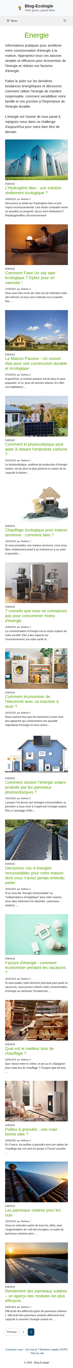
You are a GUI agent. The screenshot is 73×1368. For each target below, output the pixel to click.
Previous (12, 1331)
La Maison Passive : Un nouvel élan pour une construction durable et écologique (36, 363)
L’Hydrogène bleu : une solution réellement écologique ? (33, 190)
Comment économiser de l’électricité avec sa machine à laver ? (32, 701)
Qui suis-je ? (32, 1349)
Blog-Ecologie (39, 6)
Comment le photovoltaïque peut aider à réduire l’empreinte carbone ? (36, 449)
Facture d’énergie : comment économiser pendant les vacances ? (35, 967)
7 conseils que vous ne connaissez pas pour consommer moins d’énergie (36, 616)
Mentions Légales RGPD (54, 1349)
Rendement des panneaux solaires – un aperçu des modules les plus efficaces (36, 1296)
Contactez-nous (14, 1349)
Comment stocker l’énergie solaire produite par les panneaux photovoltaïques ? (35, 787)
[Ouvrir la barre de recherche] (65, 21)
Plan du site (37, 1353)
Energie (10, 184)
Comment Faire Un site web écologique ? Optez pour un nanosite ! (30, 278)
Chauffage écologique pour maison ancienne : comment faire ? (36, 532)
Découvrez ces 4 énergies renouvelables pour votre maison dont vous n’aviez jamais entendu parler (35, 875)
